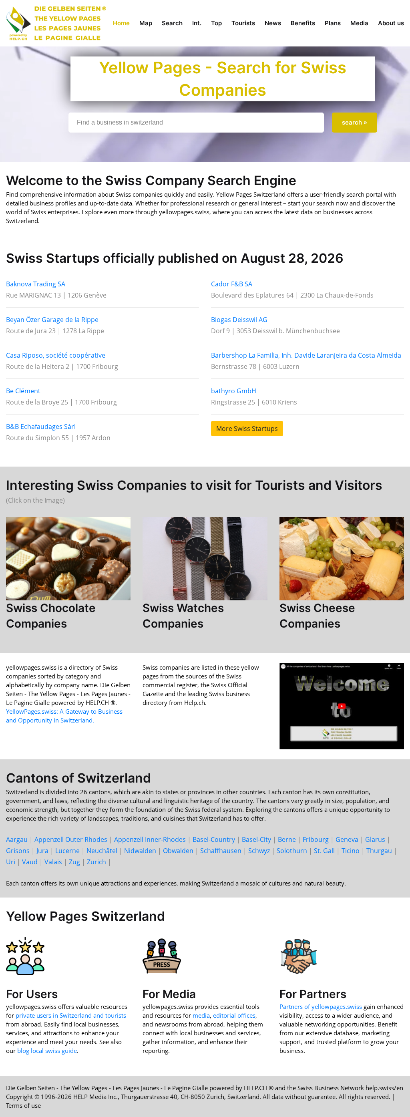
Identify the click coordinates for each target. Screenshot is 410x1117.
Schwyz (259, 850)
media (201, 1015)
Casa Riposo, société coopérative (55, 355)
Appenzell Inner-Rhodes (150, 839)
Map (145, 23)
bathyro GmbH (233, 390)
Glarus (375, 839)
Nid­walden (140, 850)
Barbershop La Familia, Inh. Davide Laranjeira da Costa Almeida (306, 355)
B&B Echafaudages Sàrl (41, 426)
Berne (287, 839)
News (273, 23)
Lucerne (67, 850)
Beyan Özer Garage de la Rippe (52, 319)
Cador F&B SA (231, 284)
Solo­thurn (292, 850)
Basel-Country (214, 839)
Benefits (303, 23)
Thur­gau (379, 850)
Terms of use (23, 1105)
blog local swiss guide (47, 1051)
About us (391, 23)
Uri (10, 861)
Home (121, 23)
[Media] (162, 955)
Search (172, 23)
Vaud (30, 861)
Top (216, 23)
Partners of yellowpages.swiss (320, 1006)
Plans (333, 23)
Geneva (347, 839)
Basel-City (256, 839)
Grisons (18, 850)
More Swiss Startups (247, 428)
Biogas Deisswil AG (239, 319)
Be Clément (23, 390)
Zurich (96, 861)
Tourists (243, 23)
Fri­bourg (316, 839)
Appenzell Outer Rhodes (70, 839)
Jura (42, 850)
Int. (196, 23)
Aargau (17, 839)
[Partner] (298, 955)
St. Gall (324, 850)
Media (359, 23)
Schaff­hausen (220, 850)
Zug (74, 861)
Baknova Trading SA (35, 284)
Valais (53, 861)
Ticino (351, 850)
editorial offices (234, 1015)
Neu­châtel (101, 850)
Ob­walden (178, 850)
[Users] (25, 955)
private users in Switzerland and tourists (71, 1015)
